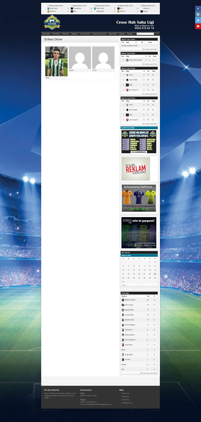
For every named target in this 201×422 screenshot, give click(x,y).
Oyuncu (124, 296)
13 (139, 270)
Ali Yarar (127, 359)
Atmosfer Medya (154, 410)
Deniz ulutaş (129, 305)
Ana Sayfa (46, 34)
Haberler (75, 34)
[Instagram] (198, 14)
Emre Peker (128, 345)
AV (142, 42)
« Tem (124, 285)
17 (123, 274)
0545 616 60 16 (91, 402)
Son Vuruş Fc (133, 90)
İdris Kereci (128, 330)
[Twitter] (198, 20)
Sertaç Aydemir (130, 335)
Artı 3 (131, 75)
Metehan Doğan (130, 300)
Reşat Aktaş (129, 354)
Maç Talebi (113, 34)
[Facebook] (198, 9)
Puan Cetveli (85, 34)
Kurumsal (56, 34)
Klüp (127, 42)
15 (150, 270)
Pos (123, 42)
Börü (130, 85)
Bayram (124, 364)
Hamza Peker (129, 315)
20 (139, 274)
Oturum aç (125, 393)
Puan (150, 42)
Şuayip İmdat (129, 310)
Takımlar (66, 34)
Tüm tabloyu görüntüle (149, 49)
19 (134, 274)
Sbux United (133, 80)
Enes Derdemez (130, 340)
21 (144, 274)
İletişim (130, 34)
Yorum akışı (126, 399)
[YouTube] (198, 26)
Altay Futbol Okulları (135, 60)
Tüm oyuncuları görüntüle (148, 373)
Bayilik (122, 34)
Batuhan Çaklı (129, 320)
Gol (148, 296)
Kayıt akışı (125, 396)
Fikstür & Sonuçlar (99, 34)
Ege (123, 369)
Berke (123, 350)
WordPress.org (127, 403)
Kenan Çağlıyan (130, 325)
